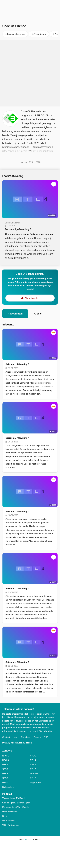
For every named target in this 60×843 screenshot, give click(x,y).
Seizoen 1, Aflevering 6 (18, 229)
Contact (6, 737)
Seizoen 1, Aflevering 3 (17, 511)
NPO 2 (33, 755)
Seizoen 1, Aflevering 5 (17, 364)
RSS (46, 737)
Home (21, 839)
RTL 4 (33, 760)
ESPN (5, 782)
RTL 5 (5, 764)
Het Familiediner (10, 811)
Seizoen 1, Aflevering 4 (17, 438)
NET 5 (33, 764)
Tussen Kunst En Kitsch (13, 798)
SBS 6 (5, 769)
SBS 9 (5, 778)
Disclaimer (25, 737)
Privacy (37, 737)
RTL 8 (5, 773)
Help (15, 737)
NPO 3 (5, 760)
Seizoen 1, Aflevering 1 (17, 662)
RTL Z (33, 778)
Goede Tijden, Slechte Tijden (16, 802)
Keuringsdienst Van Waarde (15, 807)
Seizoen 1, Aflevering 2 (17, 588)
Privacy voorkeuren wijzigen (17, 742)
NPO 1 (5, 755)
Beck (4, 816)
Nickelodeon (8, 787)
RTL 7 (33, 769)
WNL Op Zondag (10, 825)
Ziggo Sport (35, 782)
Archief (38, 313)
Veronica (34, 773)
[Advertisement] (30, 73)
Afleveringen (15, 313)
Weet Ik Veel (8, 820)
